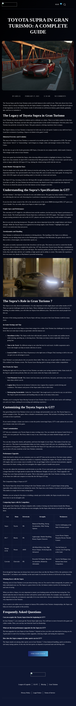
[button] (72, 4)
